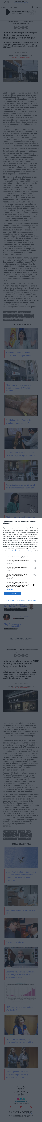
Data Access (21, 600)
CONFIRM (12, 593)
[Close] (38, 522)
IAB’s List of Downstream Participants (23, 551)
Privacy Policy (32, 600)
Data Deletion (10, 600)
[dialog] (21, 561)
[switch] (34, 561)
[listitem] (21, 557)
